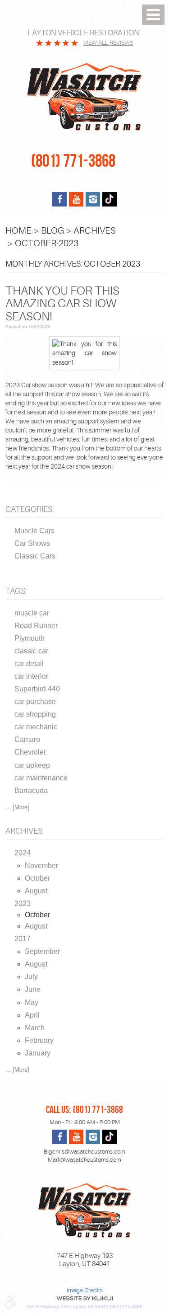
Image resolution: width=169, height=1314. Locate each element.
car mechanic (35, 727)
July (31, 977)
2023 (22, 903)
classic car (31, 651)
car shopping (35, 714)
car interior (31, 676)
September (42, 951)
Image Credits (85, 1290)
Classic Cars (34, 556)
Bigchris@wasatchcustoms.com (84, 1151)
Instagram (93, 199)
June (33, 989)
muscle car (31, 613)
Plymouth (29, 638)
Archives (94, 230)
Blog (52, 230)
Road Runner (36, 625)
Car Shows (32, 543)
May (31, 1002)
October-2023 (46, 243)
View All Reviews (108, 42)
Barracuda (31, 790)
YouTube (76, 199)
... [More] (17, 806)
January (37, 1053)
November (41, 865)
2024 (22, 853)
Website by (85, 1298)
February (39, 1040)
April (32, 1015)
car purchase (35, 701)
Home (18, 230)
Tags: (16, 591)
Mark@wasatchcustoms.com (84, 1160)
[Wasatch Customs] (84, 97)
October (37, 878)
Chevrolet (30, 752)
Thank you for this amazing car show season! (62, 303)
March (35, 1028)
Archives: (24, 830)
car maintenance (41, 778)
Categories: (29, 509)
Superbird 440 (37, 689)
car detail (29, 663)
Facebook (59, 199)
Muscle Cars (34, 531)
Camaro (27, 739)
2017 (22, 939)
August (36, 891)
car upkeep (32, 765)
